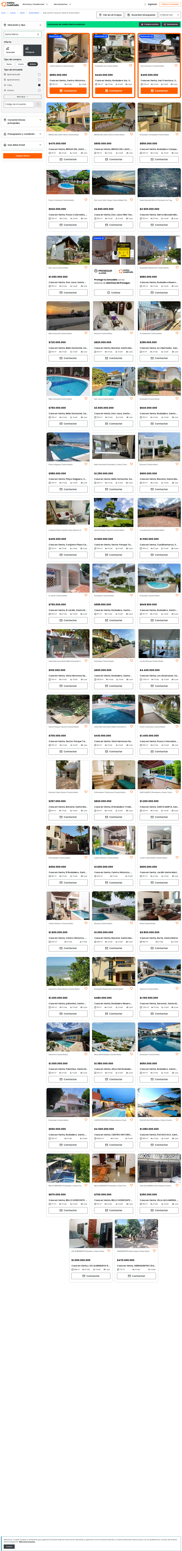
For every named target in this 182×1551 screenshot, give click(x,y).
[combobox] (20, 34)
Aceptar (9, 1546)
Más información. (27, 1542)
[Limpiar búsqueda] (38, 34)
